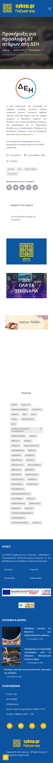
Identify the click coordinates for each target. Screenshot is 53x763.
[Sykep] (19, 8)
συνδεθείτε (16, 219)
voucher (36, 410)
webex (15, 414)
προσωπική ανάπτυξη (21, 494)
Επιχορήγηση (27, 419)
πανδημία (16, 475)
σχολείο (29, 508)
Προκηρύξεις (15, 155)
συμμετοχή (34, 503)
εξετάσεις (29, 455)
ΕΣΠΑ (14, 419)
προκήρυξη (12, 174)
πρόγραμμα (17, 499)
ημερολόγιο (18, 465)
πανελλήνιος (32, 475)
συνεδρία (16, 508)
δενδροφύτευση (31, 446)
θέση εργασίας (30, 169)
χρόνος (37, 523)
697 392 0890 (11, 699)
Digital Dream (23, 755)
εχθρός (30, 460)
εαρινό (32, 450)
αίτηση (27, 441)
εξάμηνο (16, 455)
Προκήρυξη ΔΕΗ (26, 134)
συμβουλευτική (18, 503)
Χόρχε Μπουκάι (18, 436)
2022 (14, 405)
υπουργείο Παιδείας (20, 523)
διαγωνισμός (18, 450)
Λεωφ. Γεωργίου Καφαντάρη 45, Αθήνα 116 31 (25, 709)
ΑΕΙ (25, 414)
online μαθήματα (20, 410)
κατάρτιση (16, 470)
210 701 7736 (11, 694)
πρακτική (32, 479)
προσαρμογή (18, 489)
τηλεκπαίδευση (18, 518)
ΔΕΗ (19, 169)
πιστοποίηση (18, 479)
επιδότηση (17, 460)
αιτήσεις (11, 169)
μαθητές (29, 470)
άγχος (33, 436)
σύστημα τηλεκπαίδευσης (22, 513)
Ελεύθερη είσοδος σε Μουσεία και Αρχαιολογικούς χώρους (37, 631)
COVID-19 (25, 405)
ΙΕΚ (14, 424)
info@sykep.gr (12, 704)
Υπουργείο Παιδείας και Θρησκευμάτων (27, 430)
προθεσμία (17, 484)
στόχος (31, 499)
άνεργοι (16, 441)
